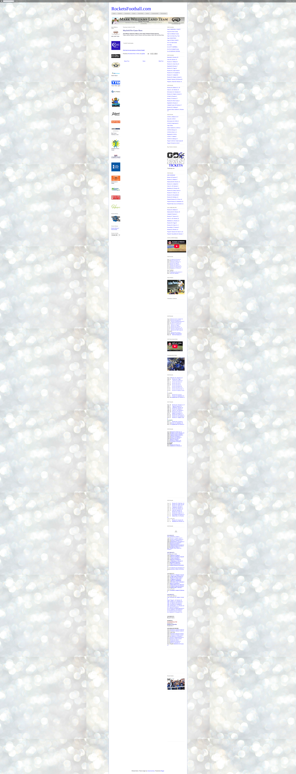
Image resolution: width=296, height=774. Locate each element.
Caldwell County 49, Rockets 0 (176, 435)
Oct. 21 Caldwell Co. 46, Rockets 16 (174, 609)
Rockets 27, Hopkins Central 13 (176, 538)
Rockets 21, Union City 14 (173, 64)
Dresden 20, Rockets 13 (172, 229)
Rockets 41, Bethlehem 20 (177, 423)
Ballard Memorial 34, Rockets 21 (177, 544)
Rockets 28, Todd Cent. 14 (176, 431)
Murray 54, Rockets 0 (175, 563)
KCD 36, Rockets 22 (176, 334)
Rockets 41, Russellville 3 (176, 333)
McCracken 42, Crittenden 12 (173, 92)
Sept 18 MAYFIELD (171, 38)
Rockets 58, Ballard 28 (177, 386)
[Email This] (151, 53)
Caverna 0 (177, 264)
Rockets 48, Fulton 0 (174, 640)
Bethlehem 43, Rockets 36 (176, 445)
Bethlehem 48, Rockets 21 (178, 521)
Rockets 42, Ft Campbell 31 (173, 72)
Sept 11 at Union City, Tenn (173, 36)
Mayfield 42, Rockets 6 (172, 103)
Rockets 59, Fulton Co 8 (177, 387)
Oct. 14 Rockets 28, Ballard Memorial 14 (175, 608)
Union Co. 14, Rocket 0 (176, 323)
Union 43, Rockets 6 (175, 558)
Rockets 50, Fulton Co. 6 (177, 513)
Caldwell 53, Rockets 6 (177, 507)
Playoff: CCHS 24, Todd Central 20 (175, 140)
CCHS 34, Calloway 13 (172, 138)
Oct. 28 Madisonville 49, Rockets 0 (174, 611)
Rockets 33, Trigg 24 (172, 68)
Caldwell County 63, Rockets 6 (176, 546)
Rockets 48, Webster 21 (176, 320)
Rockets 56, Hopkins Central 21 (174, 77)
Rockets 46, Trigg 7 (176, 379)
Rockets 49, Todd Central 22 (177, 330)
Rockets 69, (175, 421)
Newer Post (126, 61)
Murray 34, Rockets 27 (172, 177)
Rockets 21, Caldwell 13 (172, 184)
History (147, 13)
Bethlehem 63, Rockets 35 (173, 188)
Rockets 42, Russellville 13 (176, 272)
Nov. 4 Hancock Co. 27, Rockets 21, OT (174, 612)
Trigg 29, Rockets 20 (177, 406)
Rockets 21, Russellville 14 (176, 328)
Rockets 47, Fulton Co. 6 (176, 265)
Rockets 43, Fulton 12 (177, 511)
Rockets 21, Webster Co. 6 (176, 540)
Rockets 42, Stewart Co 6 (177, 377)
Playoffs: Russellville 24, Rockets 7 (175, 234)
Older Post (161, 61)
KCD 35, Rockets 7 (175, 273)
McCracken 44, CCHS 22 (173, 121)
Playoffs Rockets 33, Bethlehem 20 (175, 201)
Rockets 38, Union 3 (176, 383)
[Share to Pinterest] (157, 53)
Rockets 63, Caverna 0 (177, 394)
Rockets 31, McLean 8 (177, 506)
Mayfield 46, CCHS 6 (172, 134)
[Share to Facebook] (155, 53)
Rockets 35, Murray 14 (176, 261)
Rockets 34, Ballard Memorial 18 (177, 637)
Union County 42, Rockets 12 (177, 539)
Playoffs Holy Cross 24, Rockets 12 (175, 203)
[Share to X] (154, 53)
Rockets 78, (172, 264)
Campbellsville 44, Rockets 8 (177, 424)
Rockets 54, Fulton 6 (177, 411)
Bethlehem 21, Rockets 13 (173, 220)
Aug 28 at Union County (172, 31)
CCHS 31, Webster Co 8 (172, 116)
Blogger (162, 770)
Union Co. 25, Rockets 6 (172, 186)
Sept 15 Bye (170, 125)
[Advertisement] (176, 473)
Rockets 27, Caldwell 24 (172, 75)
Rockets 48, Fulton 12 (175, 438)
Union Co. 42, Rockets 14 (173, 89)
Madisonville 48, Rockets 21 (173, 181)
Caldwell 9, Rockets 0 (172, 214)
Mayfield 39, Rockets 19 (175, 641)
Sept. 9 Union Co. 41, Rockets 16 (174, 601)
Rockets (174, 409)
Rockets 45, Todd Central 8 (173, 70)
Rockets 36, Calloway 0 (172, 107)
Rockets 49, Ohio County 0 (173, 100)
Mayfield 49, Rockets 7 (172, 66)
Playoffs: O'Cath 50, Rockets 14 (174, 81)
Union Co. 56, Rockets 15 (176, 437)
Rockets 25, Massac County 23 (177, 631)
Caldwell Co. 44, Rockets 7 (176, 636)
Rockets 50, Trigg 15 (172, 223)
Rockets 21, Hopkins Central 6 (177, 574)
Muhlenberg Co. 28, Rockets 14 (177, 541)
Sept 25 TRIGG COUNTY (173, 40)
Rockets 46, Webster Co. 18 (173, 87)
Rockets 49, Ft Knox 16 (175, 444)
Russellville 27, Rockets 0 (173, 227)
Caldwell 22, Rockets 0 (176, 259)
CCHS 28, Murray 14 (172, 129)
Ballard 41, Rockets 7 (174, 439)
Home (114, 13)
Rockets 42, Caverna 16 (177, 520)
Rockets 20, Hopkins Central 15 (177, 629)
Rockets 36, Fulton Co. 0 (172, 225)
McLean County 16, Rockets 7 (176, 434)
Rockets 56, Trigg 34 (174, 263)
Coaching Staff (155, 13)
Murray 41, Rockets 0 (174, 583)
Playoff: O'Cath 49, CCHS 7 (173, 143)
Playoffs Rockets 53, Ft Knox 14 (174, 199)
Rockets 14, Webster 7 (172, 179)
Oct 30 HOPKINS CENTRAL (173, 51)
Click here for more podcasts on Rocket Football (134, 50)
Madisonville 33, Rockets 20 (173, 212)
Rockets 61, (174, 390)
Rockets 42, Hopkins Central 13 (174, 94)
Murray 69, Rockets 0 (174, 543)
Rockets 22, (175, 416)
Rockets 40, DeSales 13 (172, 197)
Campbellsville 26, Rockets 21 (178, 397)
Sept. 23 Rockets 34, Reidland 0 (174, 604)
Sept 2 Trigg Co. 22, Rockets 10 (174, 600)
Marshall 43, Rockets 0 (175, 562)
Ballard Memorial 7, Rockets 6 (177, 584)
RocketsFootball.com (131, 8)
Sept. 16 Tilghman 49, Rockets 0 (174, 603)
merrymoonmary (151, 770)
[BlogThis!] (152, 53)
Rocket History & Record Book (115, 229)
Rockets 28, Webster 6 (175, 436)
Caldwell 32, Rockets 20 (177, 380)
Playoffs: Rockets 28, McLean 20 (174, 79)
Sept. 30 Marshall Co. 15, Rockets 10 (175, 605)
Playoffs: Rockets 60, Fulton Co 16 (175, 231)
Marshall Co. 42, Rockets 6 (175, 542)
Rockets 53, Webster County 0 (177, 634)
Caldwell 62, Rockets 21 (177, 407)
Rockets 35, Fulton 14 (175, 547)
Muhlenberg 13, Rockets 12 (177, 561)
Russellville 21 (181, 416)
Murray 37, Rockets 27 (172, 98)
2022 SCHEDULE (171, 175)
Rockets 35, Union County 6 (176, 577)
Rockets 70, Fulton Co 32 (175, 440)
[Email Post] (148, 53)
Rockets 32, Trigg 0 (175, 325)
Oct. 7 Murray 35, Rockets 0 (173, 607)
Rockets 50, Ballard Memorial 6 (177, 321)
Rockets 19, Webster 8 (175, 559)
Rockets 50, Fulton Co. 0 (177, 414)
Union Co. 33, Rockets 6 (177, 410)
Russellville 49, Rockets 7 (175, 441)
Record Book (163, 13)
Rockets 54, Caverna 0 (175, 326)
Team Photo (140, 13)
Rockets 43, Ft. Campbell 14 (177, 319)
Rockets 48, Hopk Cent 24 (178, 504)
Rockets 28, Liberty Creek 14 (173, 190)
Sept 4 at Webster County (173, 33)
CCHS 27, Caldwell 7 (172, 136)
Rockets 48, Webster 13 (177, 382)
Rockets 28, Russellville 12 (178, 389)
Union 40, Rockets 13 (172, 59)
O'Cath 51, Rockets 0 (172, 96)
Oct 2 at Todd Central (172, 42)
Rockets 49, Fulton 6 (176, 384)
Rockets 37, (175, 417)
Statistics (120, 13)
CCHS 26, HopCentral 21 (172, 123)
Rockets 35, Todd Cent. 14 (178, 503)
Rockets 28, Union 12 (175, 260)
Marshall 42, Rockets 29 (172, 57)
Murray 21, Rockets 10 (175, 642)
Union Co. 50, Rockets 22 (173, 218)
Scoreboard (127, 13)
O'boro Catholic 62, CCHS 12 (173, 127)
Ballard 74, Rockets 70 (177, 413)
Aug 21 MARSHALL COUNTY (174, 29)
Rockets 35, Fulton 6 (175, 555)
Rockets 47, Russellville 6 (176, 266)
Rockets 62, (175, 404)
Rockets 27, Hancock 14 (172, 216)
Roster (134, 13)
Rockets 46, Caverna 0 (175, 332)
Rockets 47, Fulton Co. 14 (173, 192)
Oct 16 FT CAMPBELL (172, 47)
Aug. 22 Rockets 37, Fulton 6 (173, 536)
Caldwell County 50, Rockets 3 (177, 567)
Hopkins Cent (177, 433)
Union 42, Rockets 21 (177, 510)
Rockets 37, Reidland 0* (176, 580)
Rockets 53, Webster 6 (172, 209)
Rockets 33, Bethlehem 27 (178, 396)
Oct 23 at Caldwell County (173, 49)
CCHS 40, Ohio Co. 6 (172, 132)
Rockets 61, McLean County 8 (177, 633)
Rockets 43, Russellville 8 (173, 195)
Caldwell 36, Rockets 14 (176, 322)
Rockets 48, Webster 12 (177, 508)
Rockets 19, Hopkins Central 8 (177, 556)
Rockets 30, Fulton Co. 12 (176, 327)
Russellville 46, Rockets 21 (178, 514)
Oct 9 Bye (169, 44)
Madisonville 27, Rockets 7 (176, 587)
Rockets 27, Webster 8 (172, 61)
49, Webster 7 (179, 409)
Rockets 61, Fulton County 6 (176, 638)
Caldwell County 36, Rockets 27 (174, 105)
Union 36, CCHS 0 (171, 118)
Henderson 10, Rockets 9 (176, 268)
